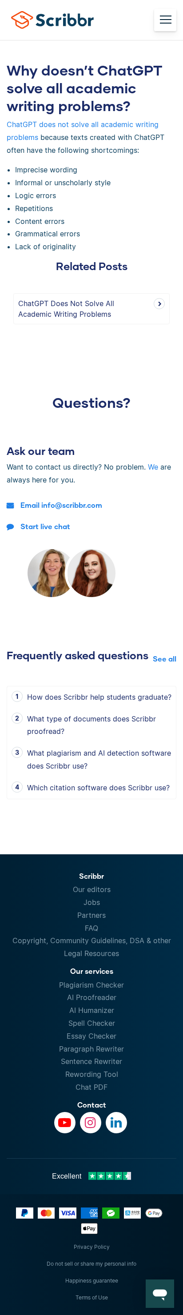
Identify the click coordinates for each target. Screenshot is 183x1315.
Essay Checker (91, 1036)
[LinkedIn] (116, 1122)
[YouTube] (65, 1122)
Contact (91, 1104)
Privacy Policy (92, 1246)
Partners (91, 915)
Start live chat (45, 526)
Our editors (92, 889)
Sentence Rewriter (91, 1061)
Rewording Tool (91, 1074)
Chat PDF (91, 1087)
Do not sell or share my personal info (91, 1263)
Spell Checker (91, 1023)
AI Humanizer (91, 1010)
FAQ (91, 928)
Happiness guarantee (91, 1280)
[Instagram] (90, 1122)
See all (164, 658)
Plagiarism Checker (91, 984)
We (153, 466)
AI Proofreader (91, 997)
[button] (160, 1293)
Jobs (92, 902)
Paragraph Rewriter (91, 1048)
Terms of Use (92, 1297)
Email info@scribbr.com (61, 505)
